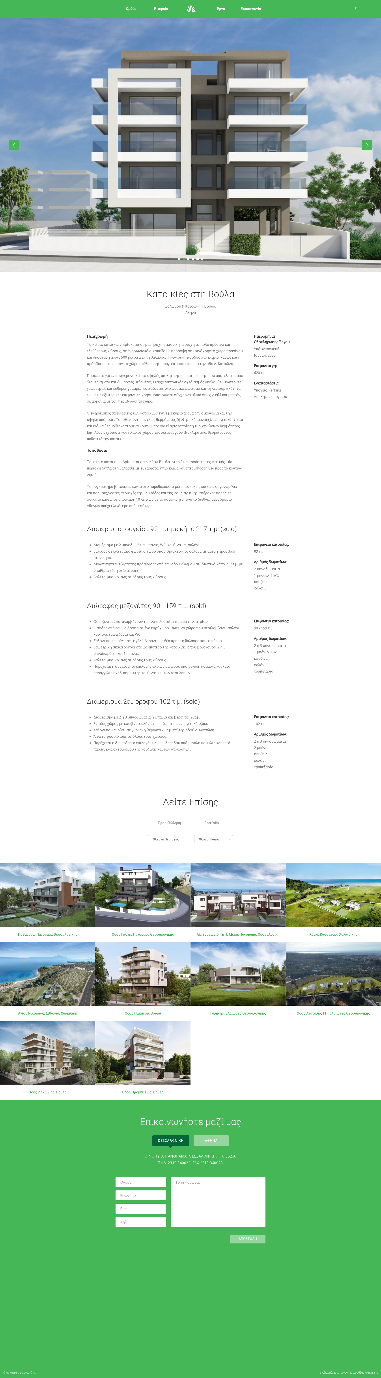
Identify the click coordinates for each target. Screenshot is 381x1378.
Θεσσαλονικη (171, 1141)
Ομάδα (131, 9)
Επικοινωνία (251, 9)
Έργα (221, 9)
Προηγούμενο (14, 145)
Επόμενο (367, 145)
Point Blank (371, 1372)
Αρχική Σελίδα (191, 9)
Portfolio (211, 823)
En (357, 9)
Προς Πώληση (169, 823)
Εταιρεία (161, 9)
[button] (166, 839)
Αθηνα (211, 1141)
